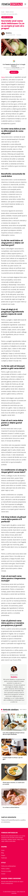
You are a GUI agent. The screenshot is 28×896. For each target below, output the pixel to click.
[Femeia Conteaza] (12, 4)
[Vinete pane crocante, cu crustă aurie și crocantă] (14, 772)
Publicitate (4, 858)
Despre (3, 855)
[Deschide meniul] (25, 4)
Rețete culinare (10, 12)
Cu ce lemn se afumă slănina (11, 807)
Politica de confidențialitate (8, 866)
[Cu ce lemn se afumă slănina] (14, 797)
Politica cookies (5, 868)
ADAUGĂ (14, 72)
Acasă (2, 12)
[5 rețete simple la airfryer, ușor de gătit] (14, 747)
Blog (2, 853)
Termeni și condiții (6, 871)
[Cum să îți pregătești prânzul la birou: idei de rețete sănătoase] (14, 722)
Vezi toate (23, 709)
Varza (3, 77)
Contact (3, 873)
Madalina (9, 33)
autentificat (12, 820)
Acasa (2, 850)
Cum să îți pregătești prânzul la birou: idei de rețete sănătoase (14, 733)
